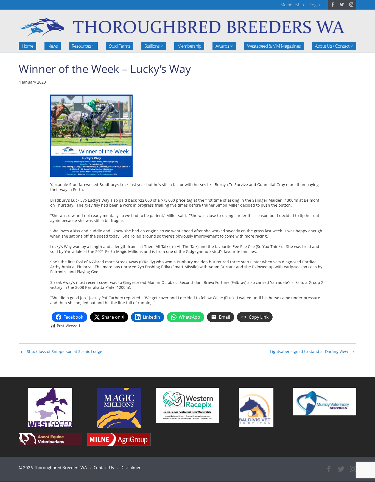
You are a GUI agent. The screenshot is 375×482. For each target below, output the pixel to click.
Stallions (151, 46)
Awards (222, 46)
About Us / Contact (332, 46)
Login (315, 4)
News (52, 46)
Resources (81, 46)
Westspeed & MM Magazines (274, 46)
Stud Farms (119, 46)
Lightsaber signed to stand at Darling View (309, 351)
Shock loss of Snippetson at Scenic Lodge (64, 351)
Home (27, 46)
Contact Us (104, 467)
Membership (292, 4)
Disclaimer (131, 467)
